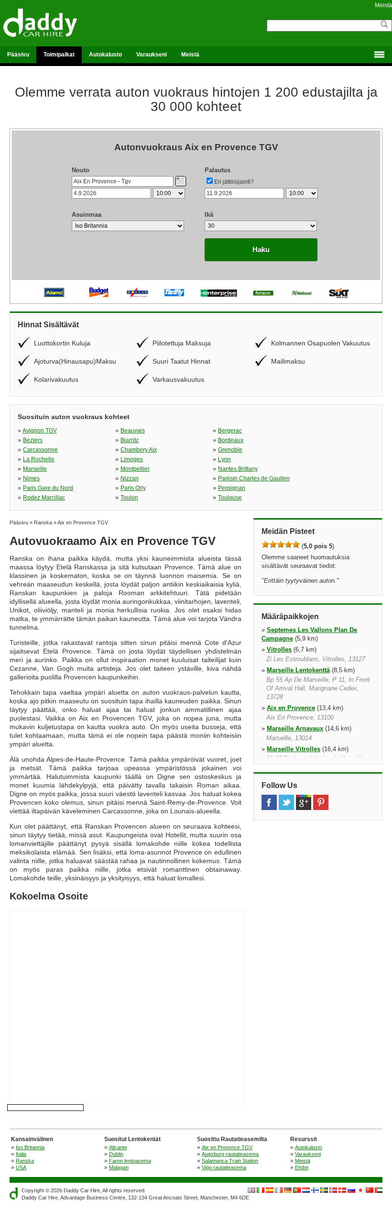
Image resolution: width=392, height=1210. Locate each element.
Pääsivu (18, 54)
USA (21, 1167)
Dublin (116, 1154)
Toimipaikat (59, 54)
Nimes (31, 478)
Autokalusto (105, 54)
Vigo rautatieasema (224, 1167)
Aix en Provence (291, 707)
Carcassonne (40, 449)
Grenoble (230, 449)
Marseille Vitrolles (293, 749)
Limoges (131, 459)
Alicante (118, 1147)
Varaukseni (151, 54)
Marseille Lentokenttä (298, 670)
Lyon (224, 459)
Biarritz (129, 440)
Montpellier (135, 469)
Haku (261, 249)
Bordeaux (230, 440)
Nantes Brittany (238, 469)
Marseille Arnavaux (295, 728)
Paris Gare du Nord (48, 488)
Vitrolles (279, 649)
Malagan (119, 1167)
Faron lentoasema (130, 1161)
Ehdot (301, 1167)
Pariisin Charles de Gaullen (254, 478)
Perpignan (231, 488)
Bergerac (230, 430)
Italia (21, 1154)
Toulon (129, 497)
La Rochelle (38, 459)
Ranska (25, 1161)
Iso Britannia (30, 1147)
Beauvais (132, 430)
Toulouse (230, 497)
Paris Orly (133, 488)
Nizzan (129, 478)
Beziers (33, 440)
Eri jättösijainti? (234, 181)
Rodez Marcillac (44, 497)
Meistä (383, 5)
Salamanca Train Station (230, 1161)
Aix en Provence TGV (227, 1147)
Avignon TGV (39, 430)
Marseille (35, 469)
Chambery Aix (138, 449)
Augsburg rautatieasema (230, 1154)
